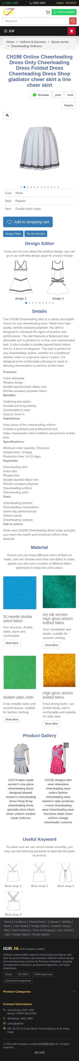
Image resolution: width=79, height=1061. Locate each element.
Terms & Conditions (15, 921)
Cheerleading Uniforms (26, 46)
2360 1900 (39, 2)
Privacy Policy (37, 921)
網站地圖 (40, 1052)
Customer (53, 921)
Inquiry (68, 105)
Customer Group (60, 926)
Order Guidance (21, 930)
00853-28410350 (26, 1013)
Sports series (60, 42)
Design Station (21, 934)
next (70, 95)
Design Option (39, 926)
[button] (21, 187)
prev (58, 95)
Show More (12, 643)
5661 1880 (12, 2)
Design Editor (13, 233)
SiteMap (66, 921)
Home (10, 42)
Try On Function (36, 233)
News (7, 926)
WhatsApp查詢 (66, 12)
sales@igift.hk (15, 1023)
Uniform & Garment (33, 42)
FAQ (6, 930)
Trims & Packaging (43, 930)
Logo (7, 934)
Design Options (41, 934)
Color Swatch (21, 926)
